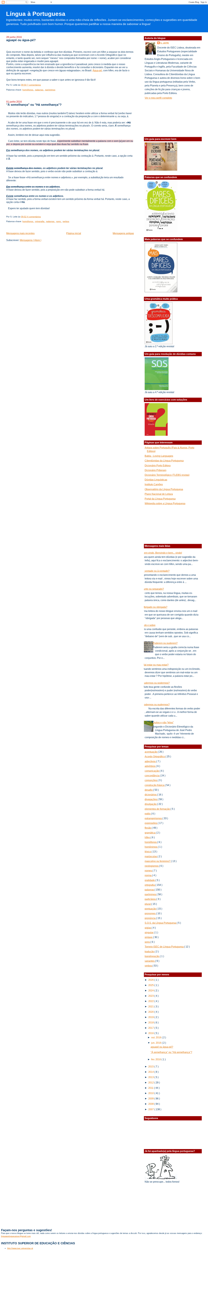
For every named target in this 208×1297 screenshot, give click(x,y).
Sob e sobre (148, 625)
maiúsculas (151, 856)
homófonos (28, 90)
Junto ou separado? (153, 589)
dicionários (151, 794)
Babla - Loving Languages (159, 456)
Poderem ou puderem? (165, 643)
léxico (148, 851)
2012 (151, 1082)
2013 (151, 1077)
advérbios (150, 766)
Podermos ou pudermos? (156, 704)
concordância (152, 775)
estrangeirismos (153, 818)
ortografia (40, 221)
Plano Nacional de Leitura (159, 494)
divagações (151, 799)
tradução (150, 951)
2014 (151, 1072)
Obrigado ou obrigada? (154, 607)
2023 (151, 996)
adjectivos (150, 761)
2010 (151, 1093)
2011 (151, 1088)
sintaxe (149, 937)
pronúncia (150, 918)
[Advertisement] (160, 117)
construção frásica (155, 785)
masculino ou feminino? (158, 861)
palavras (39, 90)
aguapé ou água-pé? (21, 40)
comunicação (152, 771)
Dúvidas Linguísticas (156, 479)
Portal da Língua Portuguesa (160, 498)
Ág (94, 70)
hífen (148, 837)
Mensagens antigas (123, 233)
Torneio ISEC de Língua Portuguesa (164, 946)
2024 (151, 990)
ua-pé (99, 70)
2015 (151, 1066)
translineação (152, 956)
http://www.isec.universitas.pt (20, 1248)
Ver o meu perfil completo (158, 98)
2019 (151, 1017)
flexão (148, 828)
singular (149, 932)
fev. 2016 (156, 1059)
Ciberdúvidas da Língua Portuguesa (164, 460)
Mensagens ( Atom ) (30, 240)
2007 (151, 1109)
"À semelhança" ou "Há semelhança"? (34, 104)
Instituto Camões (154, 484)
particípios (150, 899)
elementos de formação (158, 809)
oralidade (150, 880)
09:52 (24, 217)
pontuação (151, 908)
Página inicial (73, 233)
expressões (151, 823)
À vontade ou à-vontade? (155, 571)
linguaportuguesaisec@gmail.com (16, 1236)
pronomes (150, 913)
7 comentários (34, 85)
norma (148, 875)
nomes (149, 870)
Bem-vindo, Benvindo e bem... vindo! (162, 553)
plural (148, 904)
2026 (151, 980)
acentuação (151, 752)
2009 (151, 1098)
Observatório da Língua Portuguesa (164, 489)
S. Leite (164, 43)
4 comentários (34, 217)
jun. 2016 (156, 1043)
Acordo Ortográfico (155, 756)
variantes (150, 961)
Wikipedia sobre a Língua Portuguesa (165, 503)
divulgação (151, 804)
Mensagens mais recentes (20, 233)
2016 (151, 1033)
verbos (66, 221)
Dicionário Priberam (155, 470)
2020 (151, 1012)
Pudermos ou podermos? (156, 683)
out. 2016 (156, 1037)
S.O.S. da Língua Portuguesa (161, 923)
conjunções (151, 780)
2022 (151, 1001)
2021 (151, 1006)
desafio (149, 790)
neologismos (152, 866)
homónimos (151, 847)
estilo (148, 813)
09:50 (24, 85)
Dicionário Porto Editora (158, 465)
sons (58, 221)
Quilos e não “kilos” (163, 722)
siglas (148, 927)
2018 (151, 1022)
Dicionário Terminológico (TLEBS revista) (167, 475)
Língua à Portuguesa (35, 14)
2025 (151, 985)
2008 (151, 1104)
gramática (150, 832)
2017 (151, 1028)
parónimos (50, 90)
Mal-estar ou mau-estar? (155, 665)
